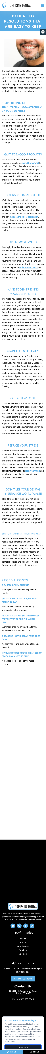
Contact (23, 954)
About (23, 942)
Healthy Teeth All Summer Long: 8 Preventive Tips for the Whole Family (20, 619)
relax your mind (32, 471)
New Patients (23, 946)
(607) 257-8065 (26, 999)
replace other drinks (28, 267)
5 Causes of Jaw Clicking (15, 585)
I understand (23, 1047)
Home (23, 938)
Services (23, 950)
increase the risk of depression (24, 217)
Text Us (35, 1052)
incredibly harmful (30, 163)
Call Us (13, 1052)
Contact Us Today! (23, 979)
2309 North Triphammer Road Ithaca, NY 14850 (23, 992)
